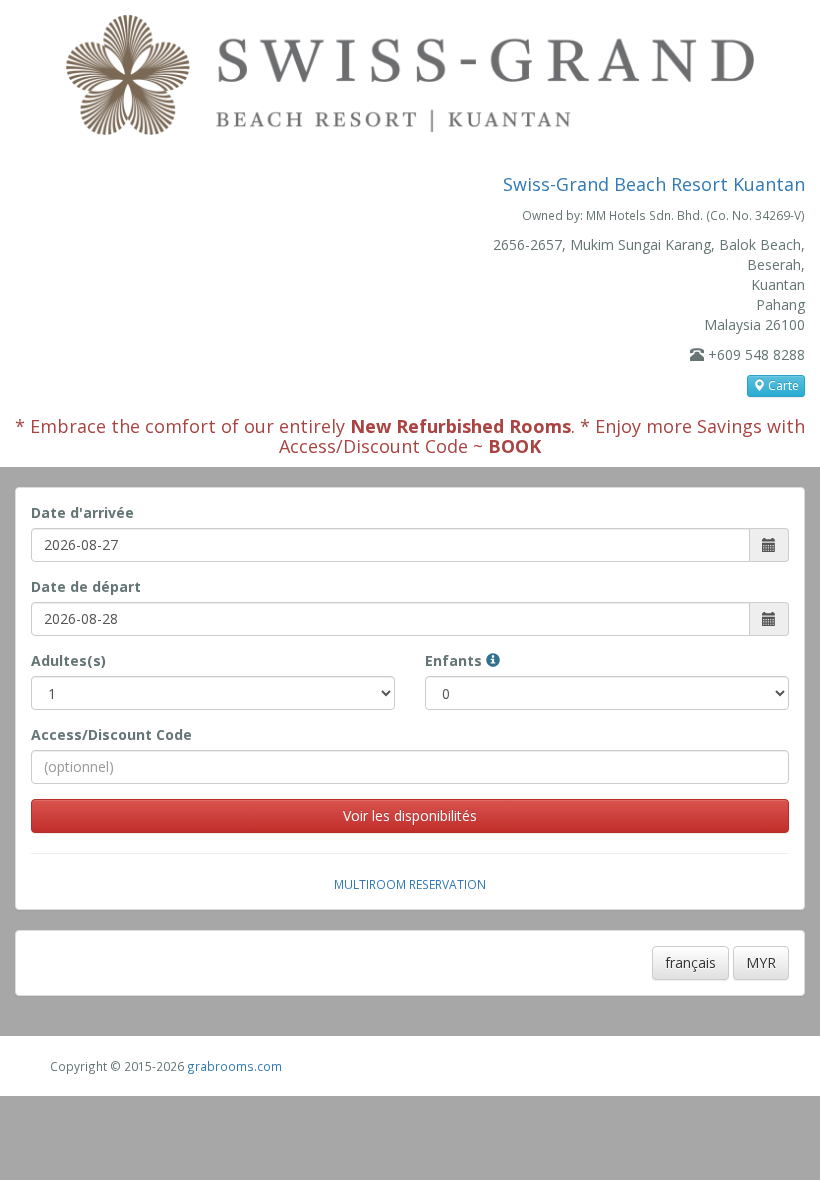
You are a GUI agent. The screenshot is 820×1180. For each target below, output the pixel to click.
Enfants (455, 660)
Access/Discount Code (111, 734)
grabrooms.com (234, 1066)
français (690, 962)
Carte (782, 385)
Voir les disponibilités (410, 815)
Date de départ (86, 586)
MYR (761, 962)
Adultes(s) (68, 660)
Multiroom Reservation (410, 884)
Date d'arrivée (82, 512)
